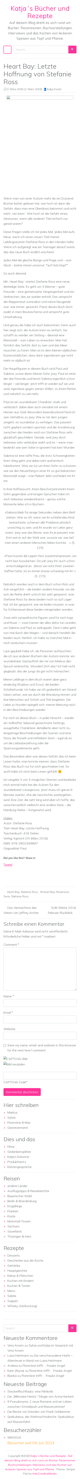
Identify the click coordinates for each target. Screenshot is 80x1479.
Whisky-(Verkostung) (22, 1306)
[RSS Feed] (21, 876)
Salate (11, 1296)
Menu (11, 1291)
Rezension (62, 892)
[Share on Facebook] (6, 876)
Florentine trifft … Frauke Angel (44, 1365)
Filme (10, 1147)
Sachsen (13, 1226)
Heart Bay (13, 892)
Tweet (7, 864)
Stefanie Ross (29, 892)
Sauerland (14, 1231)
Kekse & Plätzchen (20, 1276)
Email (8, 1012)
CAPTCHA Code (14, 1082)
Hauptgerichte (17, 1270)
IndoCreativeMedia (44, 1473)
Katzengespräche (19, 1167)
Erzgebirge (14, 1206)
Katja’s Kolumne (18, 1157)
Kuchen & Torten (18, 1286)
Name (8, 996)
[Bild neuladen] (14, 1064)
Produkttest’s (16, 1162)
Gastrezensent (17, 1128)
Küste (11, 1216)
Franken (12, 1211)
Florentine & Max (18, 1122)
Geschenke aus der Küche (25, 1260)
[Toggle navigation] (7, 49)
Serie (6, 896)
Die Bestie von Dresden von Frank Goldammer (38, 1412)
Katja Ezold (54, 89)
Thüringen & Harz (19, 1236)
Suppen (12, 1301)
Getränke (13, 1265)
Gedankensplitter (19, 1152)
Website (9, 1029)
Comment (11, 944)
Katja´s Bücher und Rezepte (40, 12)
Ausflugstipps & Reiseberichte (28, 1191)
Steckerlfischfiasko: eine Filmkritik (30, 1391)
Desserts (13, 1255)
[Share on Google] (14, 876)
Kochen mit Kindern (20, 1281)
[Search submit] (72, 49)
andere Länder (17, 1186)
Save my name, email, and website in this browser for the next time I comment (41, 1047)
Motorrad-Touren (19, 1221)
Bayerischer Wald (19, 1196)
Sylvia (11, 1117)
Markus (12, 1112)
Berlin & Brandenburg (22, 1201)
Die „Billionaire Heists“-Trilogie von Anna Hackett (40, 1396)
